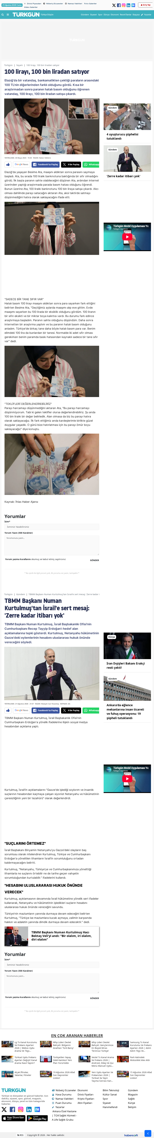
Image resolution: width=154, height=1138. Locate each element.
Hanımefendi (110, 1107)
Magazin (133, 1094)
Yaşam (19, 65)
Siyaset (107, 1103)
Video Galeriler (31, 7)
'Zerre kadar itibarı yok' (123, 176)
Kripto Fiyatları (86, 1098)
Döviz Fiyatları (85, 1094)
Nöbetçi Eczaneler (54, 3)
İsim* (7, 521)
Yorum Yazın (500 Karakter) (19, 532)
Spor (105, 1098)
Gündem (20, 594)
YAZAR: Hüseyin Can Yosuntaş (47, 704)
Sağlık (131, 1098)
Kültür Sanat (110, 1094)
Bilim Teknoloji (111, 1090)
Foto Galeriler (90, 3)
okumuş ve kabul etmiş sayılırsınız (35, 559)
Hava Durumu (63, 1094)
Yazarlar (60, 1107)
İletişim (132, 1107)
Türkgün (8, 65)
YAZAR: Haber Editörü (42, 158)
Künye (131, 1103)
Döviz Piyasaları (34, 3)
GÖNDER (94, 560)
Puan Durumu (63, 1103)
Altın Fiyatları (85, 1103)
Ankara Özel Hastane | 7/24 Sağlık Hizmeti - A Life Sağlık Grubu (64, 1115)
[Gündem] (127, 116)
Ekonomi (83, 1090)
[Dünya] (127, 645)
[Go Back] (148, 1133)
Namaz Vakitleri (75, 3)
